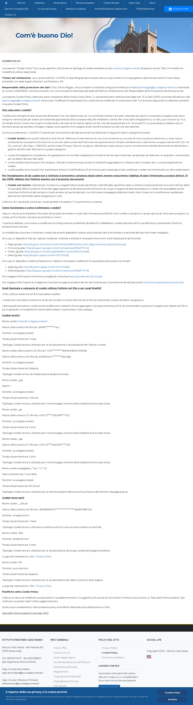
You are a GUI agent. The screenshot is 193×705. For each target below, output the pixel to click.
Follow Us (10, 14)
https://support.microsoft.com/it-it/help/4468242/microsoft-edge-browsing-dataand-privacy (74, 244)
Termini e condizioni (113, 657)
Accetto (172, 699)
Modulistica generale (65, 667)
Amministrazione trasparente (111, 8)
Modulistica (60, 3)
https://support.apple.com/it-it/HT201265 (45, 255)
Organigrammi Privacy (66, 681)
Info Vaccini (60, 686)
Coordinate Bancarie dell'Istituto (72, 662)
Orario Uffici (60, 648)
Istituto (21, 3)
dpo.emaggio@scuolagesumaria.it (155, 87)
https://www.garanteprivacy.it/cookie (163, 282)
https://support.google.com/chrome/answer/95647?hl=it (57, 248)
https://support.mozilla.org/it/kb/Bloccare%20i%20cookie (56, 251)
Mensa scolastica (85, 3)
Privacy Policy (44, 556)
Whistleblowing (145, 8)
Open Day (134, 3)
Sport (152, 3)
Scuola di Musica (47, 8)
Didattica (39, 3)
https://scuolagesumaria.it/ (32, 321)
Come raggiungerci (64, 657)
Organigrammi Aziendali (67, 676)
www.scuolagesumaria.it (126, 68)
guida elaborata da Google (87, 276)
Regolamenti (61, 671)
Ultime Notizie (111, 3)
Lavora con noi (62, 652)
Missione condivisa (76, 8)
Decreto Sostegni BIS (17, 8)
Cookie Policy (110, 652)
